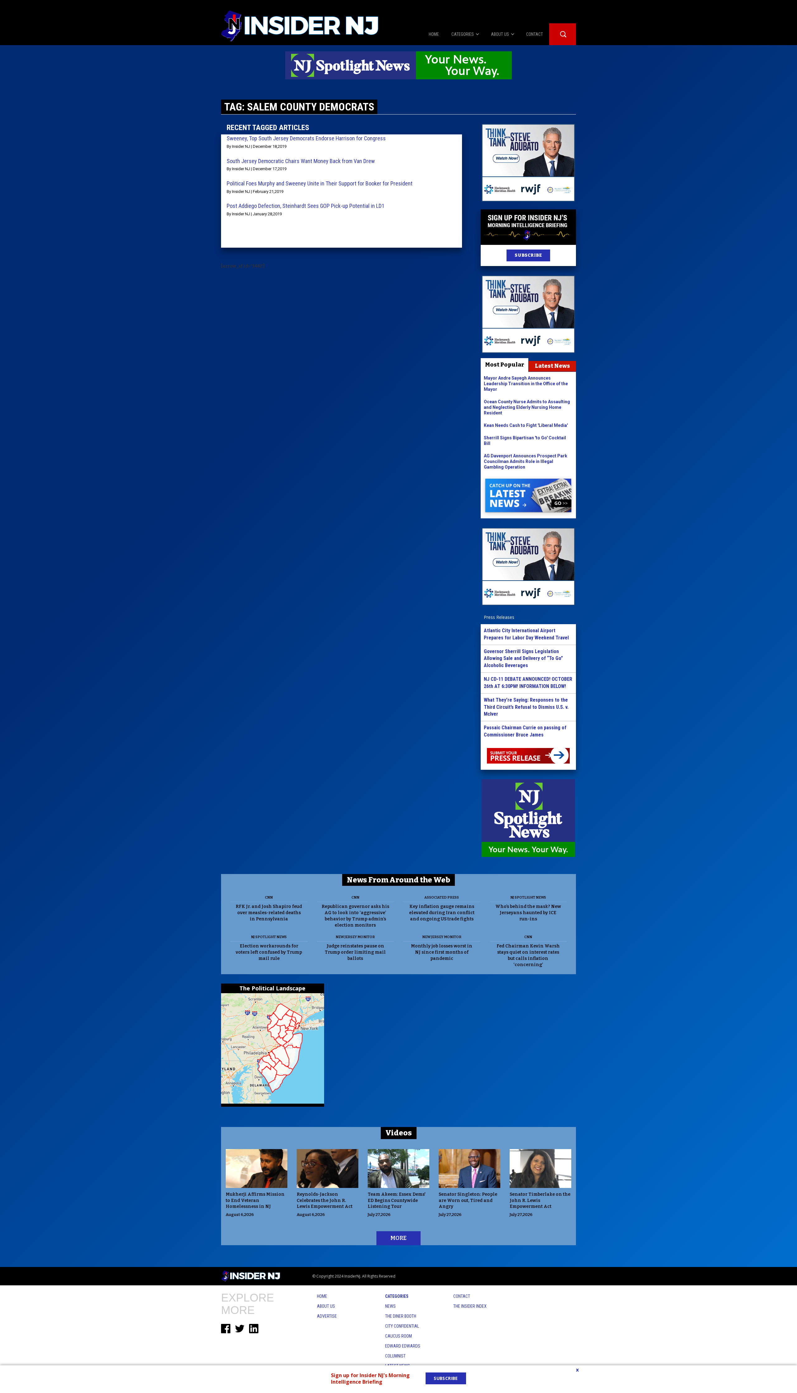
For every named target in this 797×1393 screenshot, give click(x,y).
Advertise (327, 1316)
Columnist (395, 1355)
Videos (398, 1133)
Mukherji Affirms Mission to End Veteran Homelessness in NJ (255, 1200)
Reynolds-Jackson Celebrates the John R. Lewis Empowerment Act (324, 1200)
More (398, 1238)
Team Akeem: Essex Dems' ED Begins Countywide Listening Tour (397, 1200)
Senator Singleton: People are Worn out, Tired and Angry (468, 1200)
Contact (461, 1296)
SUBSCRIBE (528, 255)
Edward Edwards (402, 1346)
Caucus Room (398, 1336)
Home (322, 1296)
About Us (326, 1306)
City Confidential (402, 1326)
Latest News (552, 365)
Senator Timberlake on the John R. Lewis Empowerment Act (540, 1200)
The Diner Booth (400, 1316)
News (390, 1306)
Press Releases (499, 617)
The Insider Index (470, 1306)
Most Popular (504, 364)
